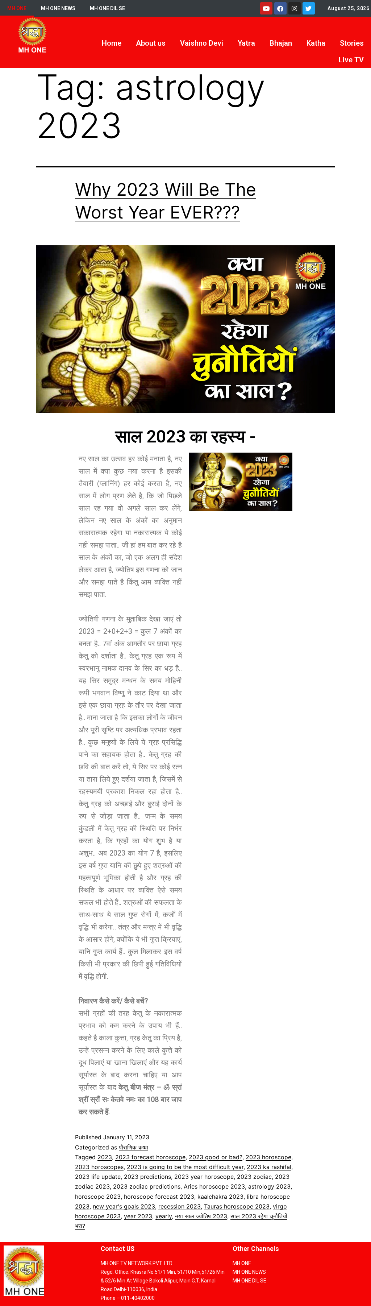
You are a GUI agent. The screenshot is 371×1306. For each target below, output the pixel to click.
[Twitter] (309, 8)
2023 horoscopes (99, 1166)
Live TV (351, 59)
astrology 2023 (269, 1186)
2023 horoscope (268, 1157)
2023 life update (98, 1176)
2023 (104, 1157)
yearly (163, 1216)
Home (111, 43)
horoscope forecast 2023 (159, 1196)
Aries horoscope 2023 (214, 1186)
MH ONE (16, 8)
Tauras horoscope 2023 (237, 1206)
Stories (352, 43)
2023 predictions (147, 1176)
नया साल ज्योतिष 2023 (201, 1216)
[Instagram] (294, 8)
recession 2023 (179, 1206)
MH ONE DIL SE (107, 8)
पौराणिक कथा (133, 1147)
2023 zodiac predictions (146, 1186)
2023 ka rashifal (269, 1166)
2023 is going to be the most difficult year (185, 1166)
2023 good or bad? (215, 1157)
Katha (316, 43)
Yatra (246, 43)
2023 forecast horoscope (150, 1157)
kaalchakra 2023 (220, 1196)
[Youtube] (266, 8)
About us (151, 43)
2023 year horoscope (204, 1176)
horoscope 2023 (98, 1196)
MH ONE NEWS (58, 8)
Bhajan (281, 43)
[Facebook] (280, 8)
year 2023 (138, 1216)
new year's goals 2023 (124, 1206)
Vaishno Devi (201, 43)
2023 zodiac (254, 1176)
